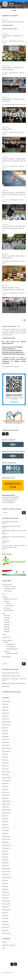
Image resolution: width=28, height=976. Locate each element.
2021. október (5, 842)
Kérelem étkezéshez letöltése (9, 28)
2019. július (5, 912)
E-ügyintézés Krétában (10, 588)
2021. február (5, 865)
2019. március (5, 924)
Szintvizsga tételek (10, 646)
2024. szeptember (6, 748)
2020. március (5, 892)
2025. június (5, 730)
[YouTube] (7, 433)
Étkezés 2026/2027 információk (13, 22)
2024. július (5, 754)
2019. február (5, 927)
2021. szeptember (6, 845)
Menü (14, 10)
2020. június (5, 883)
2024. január (5, 768)
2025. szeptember (6, 722)
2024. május (5, 760)
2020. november (6, 871)
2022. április (5, 824)
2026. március (5, 713)
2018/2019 (6, 631)
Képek (3, 948)
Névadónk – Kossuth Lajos (10, 599)
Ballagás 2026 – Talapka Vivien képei (11, 526)
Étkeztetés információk (10, 586)
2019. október (5, 907)
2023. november (6, 771)
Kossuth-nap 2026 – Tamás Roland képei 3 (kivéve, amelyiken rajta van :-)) (14, 161)
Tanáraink (8, 603)
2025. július (5, 727)
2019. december (6, 901)
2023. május (5, 786)
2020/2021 (6, 626)
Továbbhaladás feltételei (12, 649)
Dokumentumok (6, 637)
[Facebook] (3, 433)
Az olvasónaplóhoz (10, 644)
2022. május (5, 821)
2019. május (5, 918)
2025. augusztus (6, 724)
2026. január (5, 716)
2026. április (5, 710)
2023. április (5, 789)
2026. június (5, 704)
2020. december (6, 868)
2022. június (5, 818)
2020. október (5, 874)
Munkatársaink (9, 605)
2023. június (5, 783)
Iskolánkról (5, 597)
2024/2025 (7, 617)
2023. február (5, 795)
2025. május (5, 733)
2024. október (5, 745)
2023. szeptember (6, 777)
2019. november (6, 904)
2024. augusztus (6, 751)
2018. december (6, 933)
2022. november (6, 804)
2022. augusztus (6, 813)
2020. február (5, 895)
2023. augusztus (6, 780)
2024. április (5, 763)
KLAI (11, 3)
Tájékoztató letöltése (7, 25)
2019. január (5, 930)
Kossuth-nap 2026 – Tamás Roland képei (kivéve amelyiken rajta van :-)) (13, 228)
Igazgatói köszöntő (8, 610)
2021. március (5, 862)
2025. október (5, 719)
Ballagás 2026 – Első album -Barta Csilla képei (13, 536)
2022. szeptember (6, 810)
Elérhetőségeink (6, 656)
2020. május (5, 886)
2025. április (5, 736)
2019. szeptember (6, 909)
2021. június (5, 854)
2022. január (5, 833)
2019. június (5, 915)
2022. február (5, 830)
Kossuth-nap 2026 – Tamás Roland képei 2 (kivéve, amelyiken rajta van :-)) (14, 194)
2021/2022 (6, 620)
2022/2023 (7, 624)
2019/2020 (7, 629)
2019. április (5, 921)
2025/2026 (7, 615)
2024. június (5, 757)
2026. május (5, 707)
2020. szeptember (6, 877)
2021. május (5, 857)
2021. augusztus (6, 848)
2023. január (5, 798)
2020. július (5, 880)
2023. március (5, 792)
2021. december (6, 836)
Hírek (3, 594)
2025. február (5, 742)
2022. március (5, 827)
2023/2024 (7, 622)
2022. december (6, 801)
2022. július (5, 815)
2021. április (5, 860)
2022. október (5, 807)
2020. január (5, 898)
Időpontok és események (8, 945)
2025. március (5, 739)
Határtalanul (7, 608)
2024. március (5, 766)
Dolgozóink (7, 601)
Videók (4, 634)
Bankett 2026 (6, 129)
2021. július (5, 851)
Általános (4, 942)
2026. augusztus (6, 701)
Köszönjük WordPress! (7, 972)
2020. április (5, 889)
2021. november (6, 839)
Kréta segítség (7, 591)
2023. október (5, 774)
